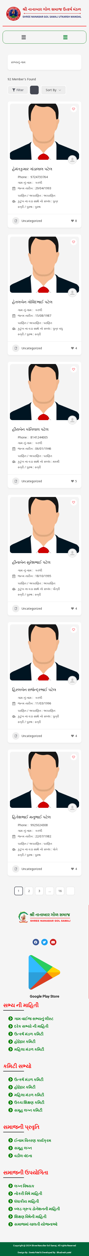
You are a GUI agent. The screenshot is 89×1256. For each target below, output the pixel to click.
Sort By (51, 90)
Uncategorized (32, 221)
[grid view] (34, 90)
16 (60, 891)
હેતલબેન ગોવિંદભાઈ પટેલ (32, 302)
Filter (20, 90)
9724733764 (39, 177)
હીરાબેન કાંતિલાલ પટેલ (30, 429)
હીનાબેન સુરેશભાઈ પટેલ (31, 562)
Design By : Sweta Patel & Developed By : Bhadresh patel (44, 1252)
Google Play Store (44, 996)
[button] (23, 37)
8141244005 (39, 437)
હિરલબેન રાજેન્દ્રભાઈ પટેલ (34, 689)
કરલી (38, 182)
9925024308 (39, 825)
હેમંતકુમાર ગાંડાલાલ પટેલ (32, 169)
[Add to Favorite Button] (73, 109)
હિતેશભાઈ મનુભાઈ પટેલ (31, 817)
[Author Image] (72, 159)
